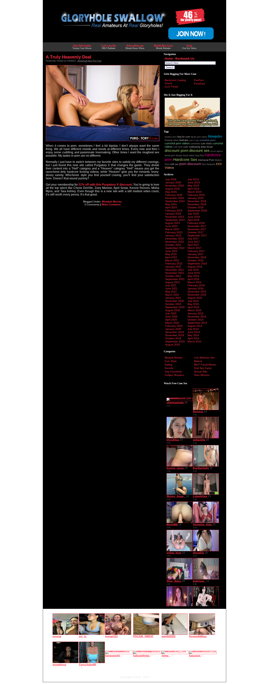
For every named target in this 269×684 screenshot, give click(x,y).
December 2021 (174, 269)
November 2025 (174, 185)
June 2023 (171, 226)
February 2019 (196, 194)
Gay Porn (199, 155)
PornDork (199, 83)
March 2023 (172, 229)
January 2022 (173, 266)
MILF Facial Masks (205, 364)
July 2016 (193, 269)
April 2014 (193, 338)
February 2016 (196, 285)
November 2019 (174, 335)
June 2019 (194, 182)
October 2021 (173, 276)
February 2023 (173, 232)
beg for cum (183, 136)
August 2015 (195, 297)
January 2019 (195, 198)
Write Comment (111, 204)
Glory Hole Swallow (82, 45)
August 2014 (195, 325)
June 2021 (171, 288)
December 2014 (197, 316)
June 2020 (171, 316)
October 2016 (195, 260)
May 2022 (171, 254)
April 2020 (171, 319)
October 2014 (195, 319)
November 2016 (197, 257)
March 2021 (172, 294)
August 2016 (195, 266)
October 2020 (173, 304)
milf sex (174, 164)
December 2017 (197, 226)
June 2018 (194, 216)
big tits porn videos (199, 137)
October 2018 (195, 207)
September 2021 (175, 279)
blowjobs (215, 136)
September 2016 (197, 263)
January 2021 (173, 297)
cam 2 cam (194, 140)
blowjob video (172, 140)
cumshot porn (208, 140)
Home (169, 58)
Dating (168, 364)
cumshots (195, 143)
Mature (198, 361)
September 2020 (175, 307)
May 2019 (193, 185)
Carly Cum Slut (108, 45)
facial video (188, 155)
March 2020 (172, 322)
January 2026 (173, 182)
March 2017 (194, 247)
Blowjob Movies (112, 201)
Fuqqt (189, 45)
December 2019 (174, 332)
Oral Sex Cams (203, 368)
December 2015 (197, 291)
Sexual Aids (200, 371)
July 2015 (193, 300)
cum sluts (178, 147)
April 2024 (171, 207)
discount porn (176, 150)
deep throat (207, 147)
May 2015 (193, 304)
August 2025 (172, 188)
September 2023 (175, 219)
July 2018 (193, 213)
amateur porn (171, 137)
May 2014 (193, 335)
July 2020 (170, 313)
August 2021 (172, 282)
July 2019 (193, 179)
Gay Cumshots (173, 371)
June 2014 (194, 332)
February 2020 (173, 325)
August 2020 (172, 310)
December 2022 (174, 238)
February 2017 (196, 251)
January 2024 (173, 213)
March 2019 (194, 191)
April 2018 (193, 219)
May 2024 (171, 204)
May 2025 (171, 191)
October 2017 (195, 232)
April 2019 (193, 188)
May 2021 (171, 291)
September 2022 (175, 247)
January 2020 (173, 329)
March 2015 (194, 310)
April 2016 (193, 279)
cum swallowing (191, 147)
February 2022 (173, 263)
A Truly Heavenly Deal (68, 56)
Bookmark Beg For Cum (89, 61)
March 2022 (172, 260)
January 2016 (195, 288)
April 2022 (171, 257)
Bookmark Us (184, 58)
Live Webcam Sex (204, 357)
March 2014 (194, 341)
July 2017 (193, 238)
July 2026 (170, 179)
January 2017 (195, 254)
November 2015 (197, 294)
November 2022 (174, 241)
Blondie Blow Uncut (163, 45)
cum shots (206, 143)
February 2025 (173, 194)
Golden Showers (174, 375)
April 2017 (193, 244)
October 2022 (173, 244)
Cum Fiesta (171, 86)
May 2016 (193, 276)
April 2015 (193, 307)
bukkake (183, 140)
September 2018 (197, 210)
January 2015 (195, 313)
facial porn (170, 155)
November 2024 (174, 198)
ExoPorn (199, 80)
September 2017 (197, 235)
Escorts (169, 368)
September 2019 (175, 341)
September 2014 (197, 322)
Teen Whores (201, 375)
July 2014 (193, 329)
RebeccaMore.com (134, 45)
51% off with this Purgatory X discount (105, 184)
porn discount (190, 164)
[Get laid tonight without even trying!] (192, 125)
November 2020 (174, 300)
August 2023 (172, 223)
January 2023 (173, 235)
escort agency (216, 151)
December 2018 (197, 201)
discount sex (199, 150)
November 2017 (197, 229)
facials (179, 155)
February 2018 (196, 223)
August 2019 (172, 344)
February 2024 (173, 210)
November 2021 (174, 272)
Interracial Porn (206, 160)
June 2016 (194, 272)
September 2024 (175, 201)
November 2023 (174, 216)
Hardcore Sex (185, 159)
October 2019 (173, 338)
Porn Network (208, 164)
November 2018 (197, 204)
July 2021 (170, 285)
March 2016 (194, 282)
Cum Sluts (171, 361)
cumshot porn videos (177, 143)
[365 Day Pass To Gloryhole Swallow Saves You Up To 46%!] (134, 41)
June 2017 (194, 241)
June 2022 (171, 251)
